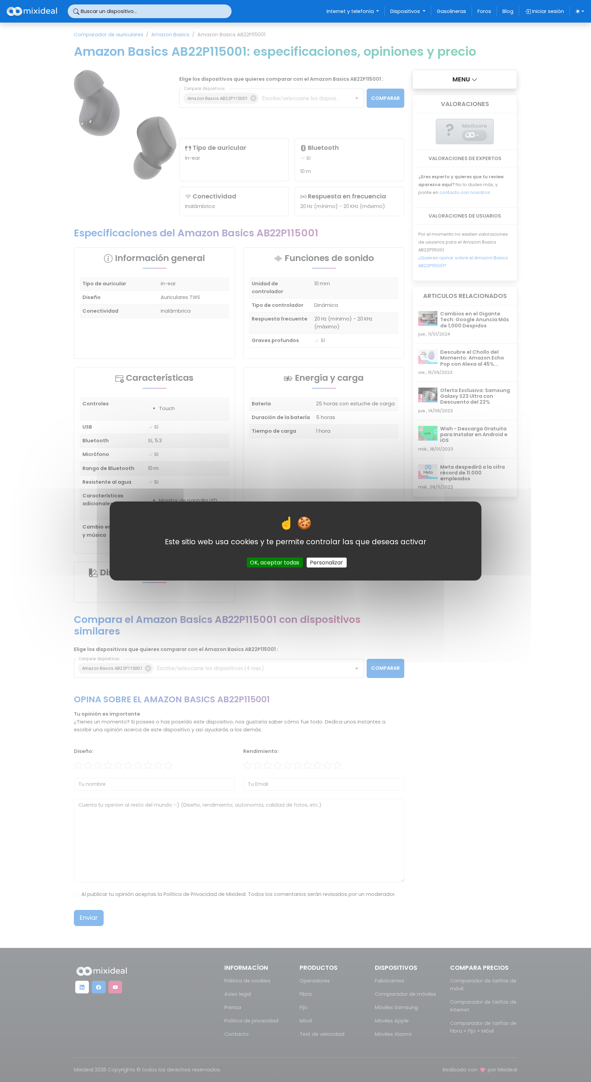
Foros (484, 11)
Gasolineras (451, 11)
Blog (507, 11)
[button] (464, 79)
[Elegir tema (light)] (580, 11)
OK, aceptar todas (274, 562)
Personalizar (326, 562)
